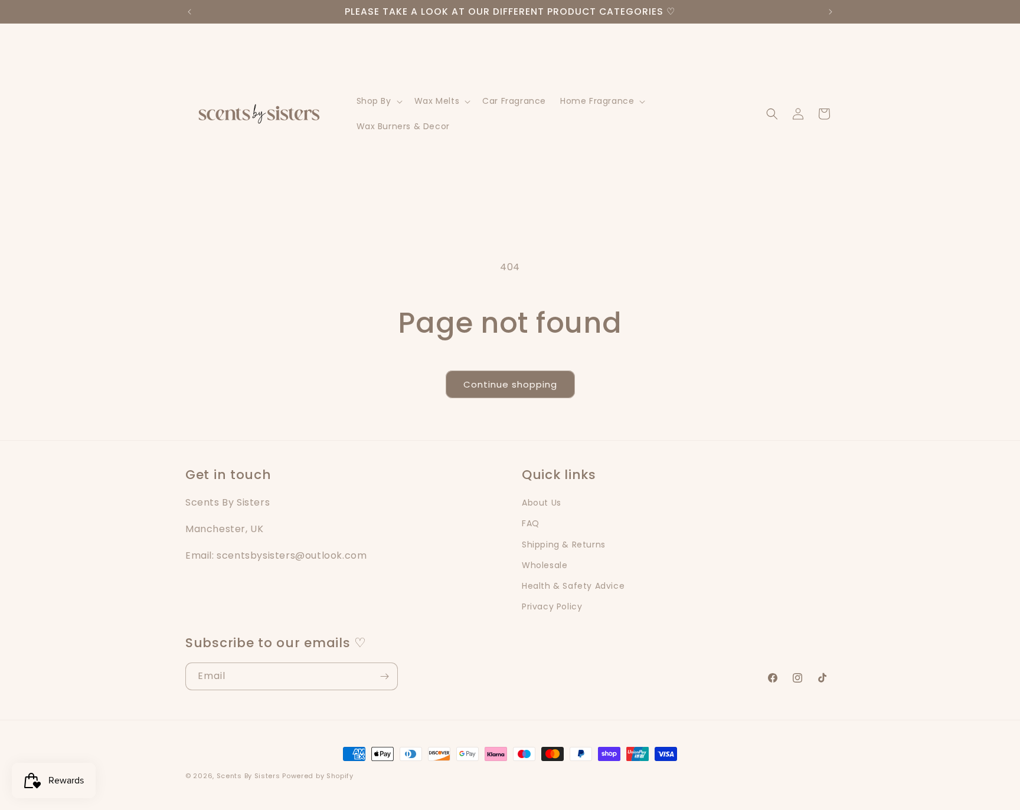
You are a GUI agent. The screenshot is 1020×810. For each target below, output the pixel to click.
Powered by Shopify (318, 776)
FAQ (531, 523)
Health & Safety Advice (573, 585)
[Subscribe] (384, 676)
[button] (378, 101)
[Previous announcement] (189, 12)
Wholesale (544, 564)
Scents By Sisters (248, 776)
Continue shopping (510, 384)
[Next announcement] (831, 12)
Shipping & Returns (564, 544)
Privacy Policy (552, 606)
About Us (541, 503)
